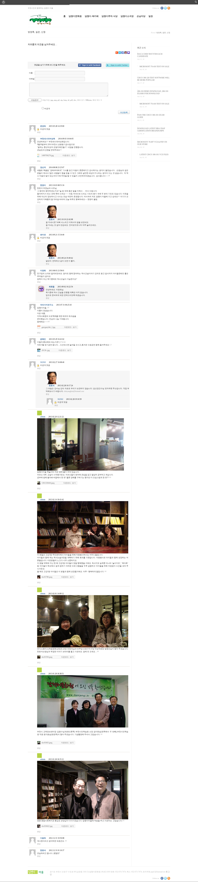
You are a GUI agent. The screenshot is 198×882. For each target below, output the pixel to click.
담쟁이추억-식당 (110, 16)
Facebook (162, 8)
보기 (73, 155)
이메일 (31, 79)
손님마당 (141, 16)
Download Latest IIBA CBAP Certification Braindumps (151, 129)
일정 (150, 16)
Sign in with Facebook (89, 65)
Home (153, 33)
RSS (168, 8)
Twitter (165, 8)
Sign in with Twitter (117, 65)
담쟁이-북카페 (92, 16)
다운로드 (66, 155)
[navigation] (99, 2)
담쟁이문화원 (75, 16)
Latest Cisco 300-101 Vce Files (154, 154)
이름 (31, 73)
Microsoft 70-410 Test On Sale (154, 66)
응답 (39, 132)
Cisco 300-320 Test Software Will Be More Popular (153, 79)
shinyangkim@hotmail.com (74, 391)
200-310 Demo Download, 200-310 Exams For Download (152, 92)
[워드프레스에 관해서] (3, 2)
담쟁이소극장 (127, 16)
